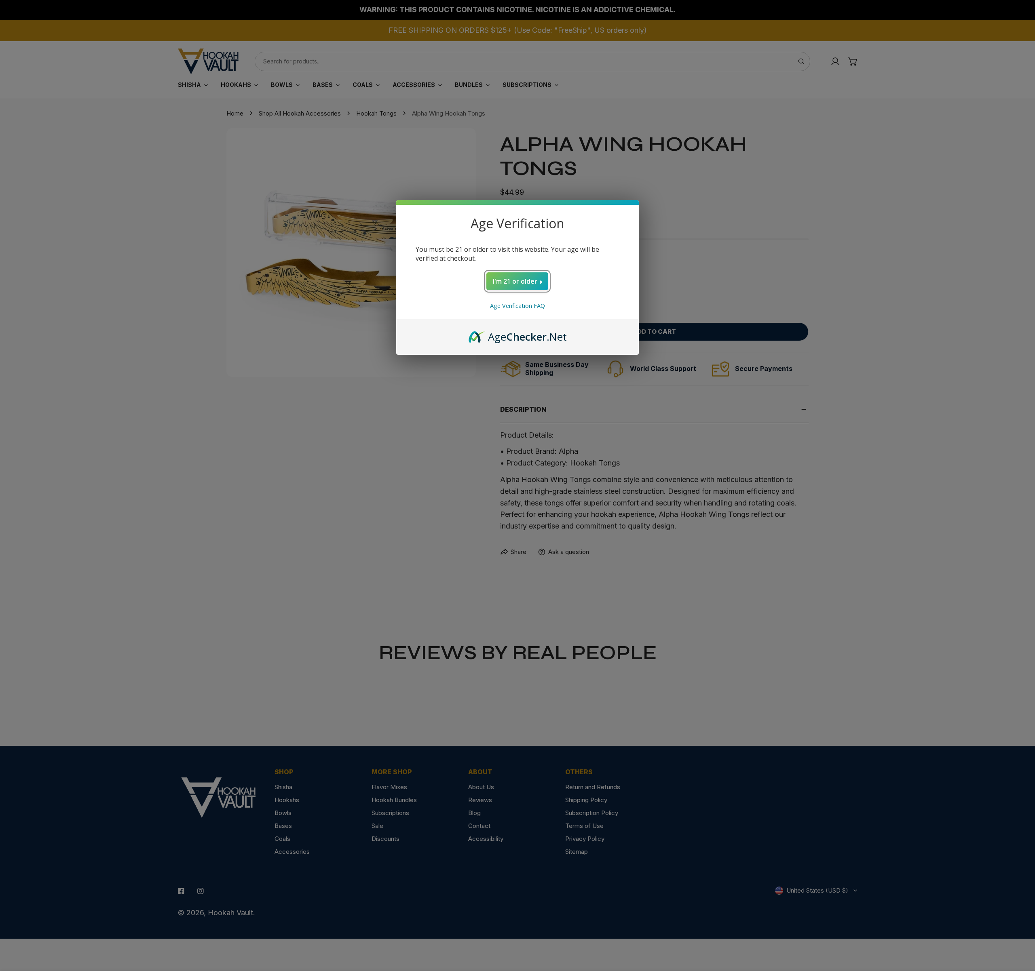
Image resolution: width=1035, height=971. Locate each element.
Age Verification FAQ (517, 306)
